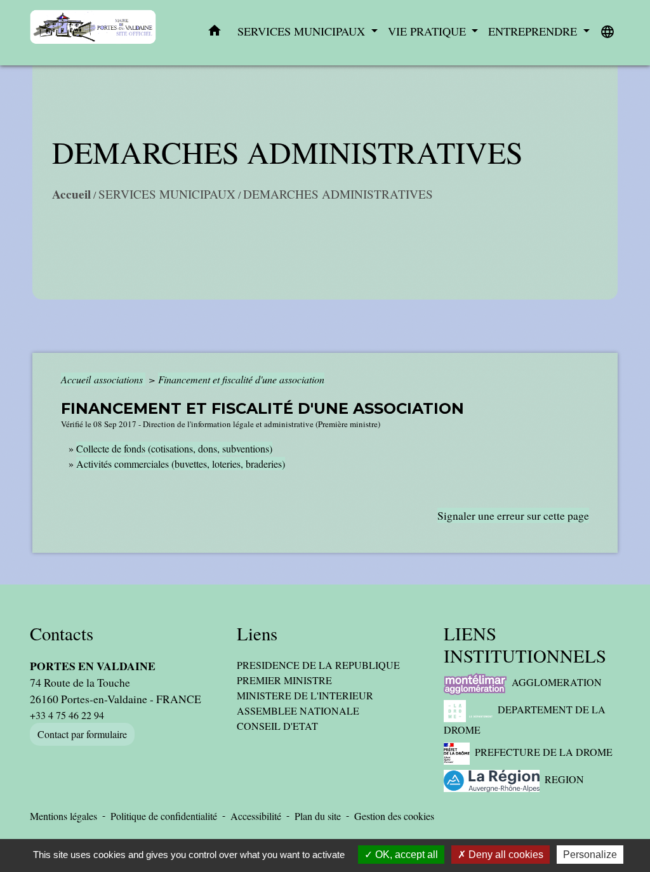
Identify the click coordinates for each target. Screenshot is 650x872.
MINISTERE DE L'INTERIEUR (305, 695)
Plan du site (318, 815)
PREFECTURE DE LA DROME (544, 751)
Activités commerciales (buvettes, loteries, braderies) (180, 463)
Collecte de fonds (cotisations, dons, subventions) (174, 448)
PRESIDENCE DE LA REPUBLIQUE (318, 664)
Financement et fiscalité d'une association (241, 379)
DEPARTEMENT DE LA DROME (525, 719)
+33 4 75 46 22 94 (67, 715)
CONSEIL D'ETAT (277, 725)
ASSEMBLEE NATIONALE (298, 710)
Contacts (61, 634)
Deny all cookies (504, 854)
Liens (257, 634)
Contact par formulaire (82, 734)
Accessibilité (255, 815)
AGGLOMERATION (557, 682)
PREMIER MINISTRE (284, 680)
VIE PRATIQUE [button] (428, 31)
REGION (564, 779)
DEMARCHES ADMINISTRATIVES (338, 194)
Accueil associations (103, 379)
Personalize (590, 854)
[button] (214, 33)
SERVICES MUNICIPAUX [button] (302, 31)
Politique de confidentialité (163, 815)
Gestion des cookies (394, 815)
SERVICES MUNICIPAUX (166, 194)
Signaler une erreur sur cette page (513, 515)
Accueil (71, 194)
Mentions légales (63, 815)
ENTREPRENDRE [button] (534, 31)
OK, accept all (405, 854)
